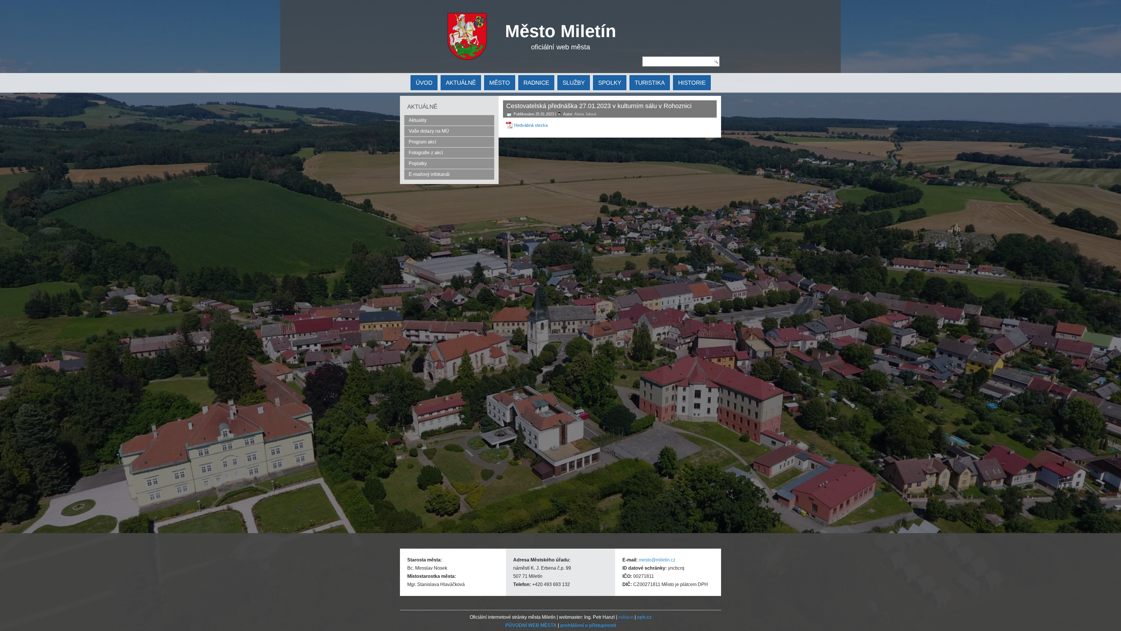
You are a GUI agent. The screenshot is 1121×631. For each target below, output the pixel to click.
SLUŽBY (574, 82)
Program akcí (422, 141)
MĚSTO (499, 82)
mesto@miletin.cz (657, 559)
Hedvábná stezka (531, 125)
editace (625, 617)
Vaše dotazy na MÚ (429, 131)
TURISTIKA (650, 82)
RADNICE (536, 82)
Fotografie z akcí (426, 152)
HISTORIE (692, 82)
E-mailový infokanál (429, 174)
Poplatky (418, 163)
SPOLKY (609, 82)
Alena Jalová (585, 114)
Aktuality (418, 120)
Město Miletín (560, 31)
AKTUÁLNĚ (461, 82)
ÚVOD (424, 82)
